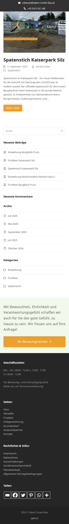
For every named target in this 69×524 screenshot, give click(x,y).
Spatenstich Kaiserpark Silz (34, 60)
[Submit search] (62, 131)
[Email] (7, 495)
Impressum (9, 453)
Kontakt (8, 434)
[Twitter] (23, 495)
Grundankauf (11, 426)
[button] (56, 27)
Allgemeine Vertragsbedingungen (22, 474)
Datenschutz (10, 457)
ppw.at (34, 518)
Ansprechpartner (13, 430)
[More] (46, 495)
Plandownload (11, 470)
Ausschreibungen (13, 461)
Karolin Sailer (43, 66)
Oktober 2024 (15, 248)
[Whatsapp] (38, 495)
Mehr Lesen (13, 108)
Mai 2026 (13, 224)
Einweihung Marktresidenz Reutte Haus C (31, 176)
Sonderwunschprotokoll (17, 465)
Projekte (8, 417)
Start (6, 409)
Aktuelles (8, 413)
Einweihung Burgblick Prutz (23, 152)
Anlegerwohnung (13, 421)
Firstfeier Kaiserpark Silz (21, 160)
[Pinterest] (30, 495)
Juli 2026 (12, 215)
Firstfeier (13, 278)
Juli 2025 (12, 240)
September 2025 (17, 232)
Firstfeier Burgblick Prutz (22, 184)
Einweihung (14, 269)
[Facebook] (15, 495)
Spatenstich (14, 70)
